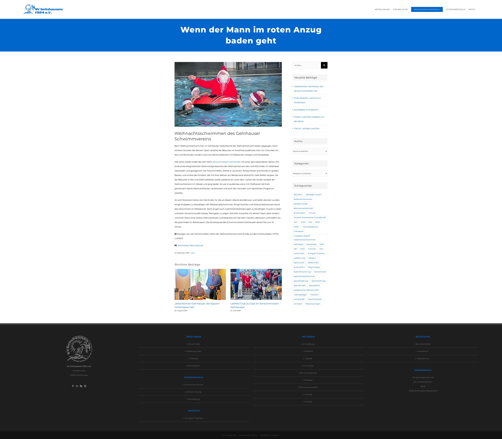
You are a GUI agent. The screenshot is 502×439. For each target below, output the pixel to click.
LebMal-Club (299, 258)
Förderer (308, 380)
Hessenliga (311, 244)
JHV (321, 249)
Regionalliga (314, 267)
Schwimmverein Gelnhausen (227, 162)
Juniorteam (299, 253)
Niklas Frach (313, 263)
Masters (312, 258)
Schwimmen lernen (193, 384)
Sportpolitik (314, 285)
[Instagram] (85, 386)
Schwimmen (320, 272)
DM (310, 222)
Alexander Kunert (313, 195)
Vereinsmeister (315, 299)
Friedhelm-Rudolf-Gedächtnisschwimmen (304, 238)
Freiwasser (299, 231)
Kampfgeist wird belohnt (306, 109)
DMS (317, 222)
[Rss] (81, 386)
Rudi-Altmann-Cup (302, 272)
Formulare (308, 365)
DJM (303, 222)
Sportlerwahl (300, 285)
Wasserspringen (312, 304)
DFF (296, 222)
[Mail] (77, 386)
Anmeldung (194, 399)
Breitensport (299, 213)
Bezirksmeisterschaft (303, 208)
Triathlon (314, 295)
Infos (193, 253)
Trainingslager (300, 295)
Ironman (312, 249)
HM (295, 249)
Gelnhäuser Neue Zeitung (190, 245)
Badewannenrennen (303, 199)
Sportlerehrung (319, 281)
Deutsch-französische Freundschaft (310, 217)
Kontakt (308, 401)
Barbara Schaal (300, 204)
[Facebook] (73, 386)
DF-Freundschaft (308, 373)
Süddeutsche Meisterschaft (306, 290)
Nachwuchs (299, 263)
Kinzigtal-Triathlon (316, 253)
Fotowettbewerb (310, 227)
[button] (176, 290)
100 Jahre (298, 195)
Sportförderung (301, 281)
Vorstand (298, 304)
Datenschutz (423, 358)
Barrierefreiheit (423, 344)
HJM (322, 244)
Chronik (308, 394)
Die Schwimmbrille (308, 387)
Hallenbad (298, 244)
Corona (312, 213)
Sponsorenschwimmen (304, 276)
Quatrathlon (299, 267)
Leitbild (308, 358)
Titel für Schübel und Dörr (307, 128)
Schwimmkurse (193, 392)
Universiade (299, 299)
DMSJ (296, 227)
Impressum (423, 351)
